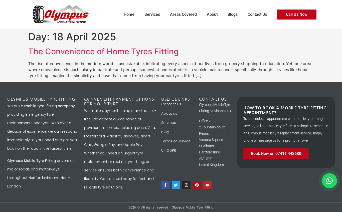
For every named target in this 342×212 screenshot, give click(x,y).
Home (129, 14)
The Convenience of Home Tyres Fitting (103, 51)
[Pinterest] (197, 185)
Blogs (233, 14)
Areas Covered (183, 14)
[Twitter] (176, 185)
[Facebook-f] (165, 185)
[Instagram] (186, 185)
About (212, 14)
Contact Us (257, 14)
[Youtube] (207, 185)
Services (152, 14)
